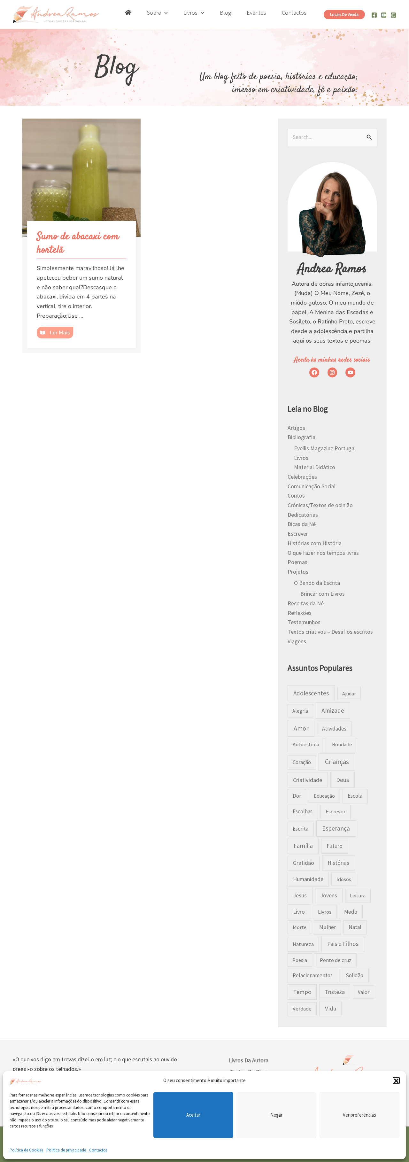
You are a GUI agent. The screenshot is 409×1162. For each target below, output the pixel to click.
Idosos (343, 879)
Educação (324, 796)
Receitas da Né (306, 603)
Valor (363, 992)
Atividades (334, 728)
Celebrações (302, 476)
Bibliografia (301, 437)
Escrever (298, 533)
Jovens (328, 895)
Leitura (358, 895)
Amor (301, 728)
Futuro (335, 845)
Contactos (98, 1149)
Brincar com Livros (322, 593)
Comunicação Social (312, 486)
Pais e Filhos (343, 944)
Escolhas (303, 811)
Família (303, 845)
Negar (276, 1115)
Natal (355, 927)
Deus (342, 780)
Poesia (299, 960)
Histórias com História (315, 543)
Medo (350, 911)
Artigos (296, 427)
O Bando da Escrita (317, 582)
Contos (296, 495)
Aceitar (193, 1115)
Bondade (342, 744)
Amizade (332, 710)
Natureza (303, 944)
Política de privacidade (66, 1149)
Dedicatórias (303, 514)
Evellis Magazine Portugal (325, 448)
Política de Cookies (26, 1149)
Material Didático (314, 467)
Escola (355, 795)
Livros (301, 457)
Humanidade (308, 879)
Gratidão (303, 862)
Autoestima (306, 744)
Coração (302, 762)
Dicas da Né (302, 524)
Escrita (300, 828)
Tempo (302, 991)
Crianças (337, 761)
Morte (299, 927)
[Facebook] (374, 15)
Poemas (297, 562)
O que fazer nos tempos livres (323, 552)
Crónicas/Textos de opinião (320, 505)
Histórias (338, 862)
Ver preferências (359, 1115)
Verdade (302, 1008)
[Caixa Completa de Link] (81, 236)
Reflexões (300, 612)
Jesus (300, 895)
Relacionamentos (313, 975)
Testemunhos (304, 622)
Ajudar (349, 693)
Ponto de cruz (335, 960)
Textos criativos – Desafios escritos (330, 631)
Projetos (298, 571)
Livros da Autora (248, 1060)
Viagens (297, 641)
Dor (297, 795)
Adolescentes (311, 693)
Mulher (327, 927)
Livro (299, 911)
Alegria (300, 711)
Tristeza (335, 991)
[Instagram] (393, 15)
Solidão (354, 975)
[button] (396, 1081)
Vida (330, 1008)
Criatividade (307, 780)
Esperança (336, 828)
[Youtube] (384, 15)
